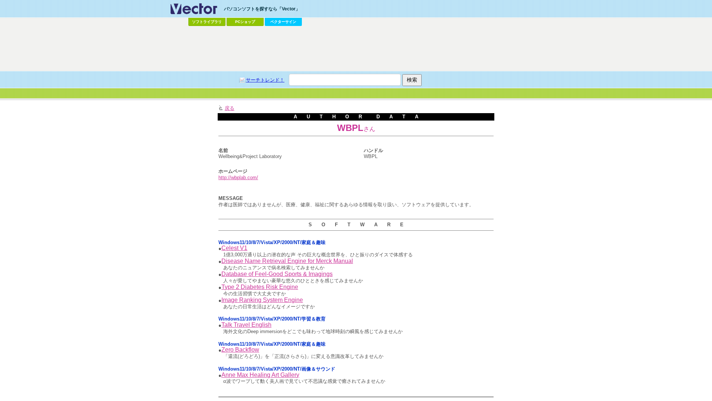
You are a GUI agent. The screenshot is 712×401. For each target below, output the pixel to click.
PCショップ (245, 22)
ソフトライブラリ (207, 22)
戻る (229, 108)
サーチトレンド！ (265, 80)
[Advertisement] (356, 48)
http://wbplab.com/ (238, 177)
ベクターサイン (283, 22)
